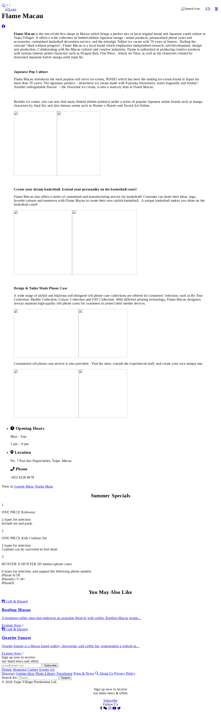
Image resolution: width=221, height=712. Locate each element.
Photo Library (171, 14)
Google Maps (23, 486)
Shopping (117, 8)
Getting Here (146, 14)
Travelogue (193, 14)
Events (157, 8)
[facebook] (3, 26)
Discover (126, 14)
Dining (97, 8)
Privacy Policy (124, 673)
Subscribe (110, 700)
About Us (106, 673)
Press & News (84, 673)
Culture (138, 8)
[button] (105, 708)
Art (172, 8)
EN (207, 8)
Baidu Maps (44, 486)
